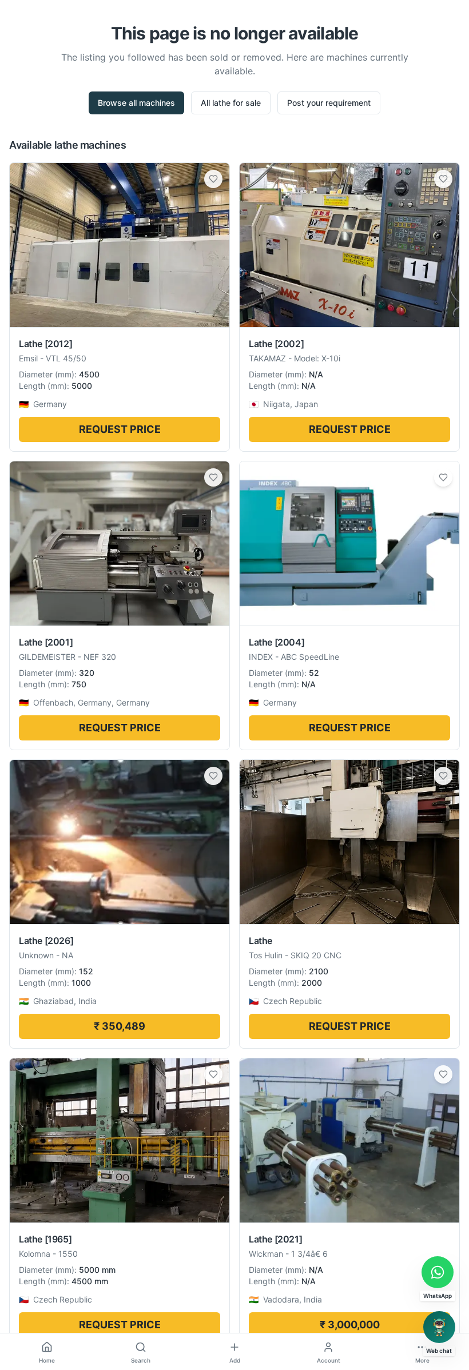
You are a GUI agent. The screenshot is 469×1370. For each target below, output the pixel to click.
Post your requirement (329, 102)
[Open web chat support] (439, 1327)
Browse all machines (136, 102)
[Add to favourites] (213, 179)
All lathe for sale (231, 102)
